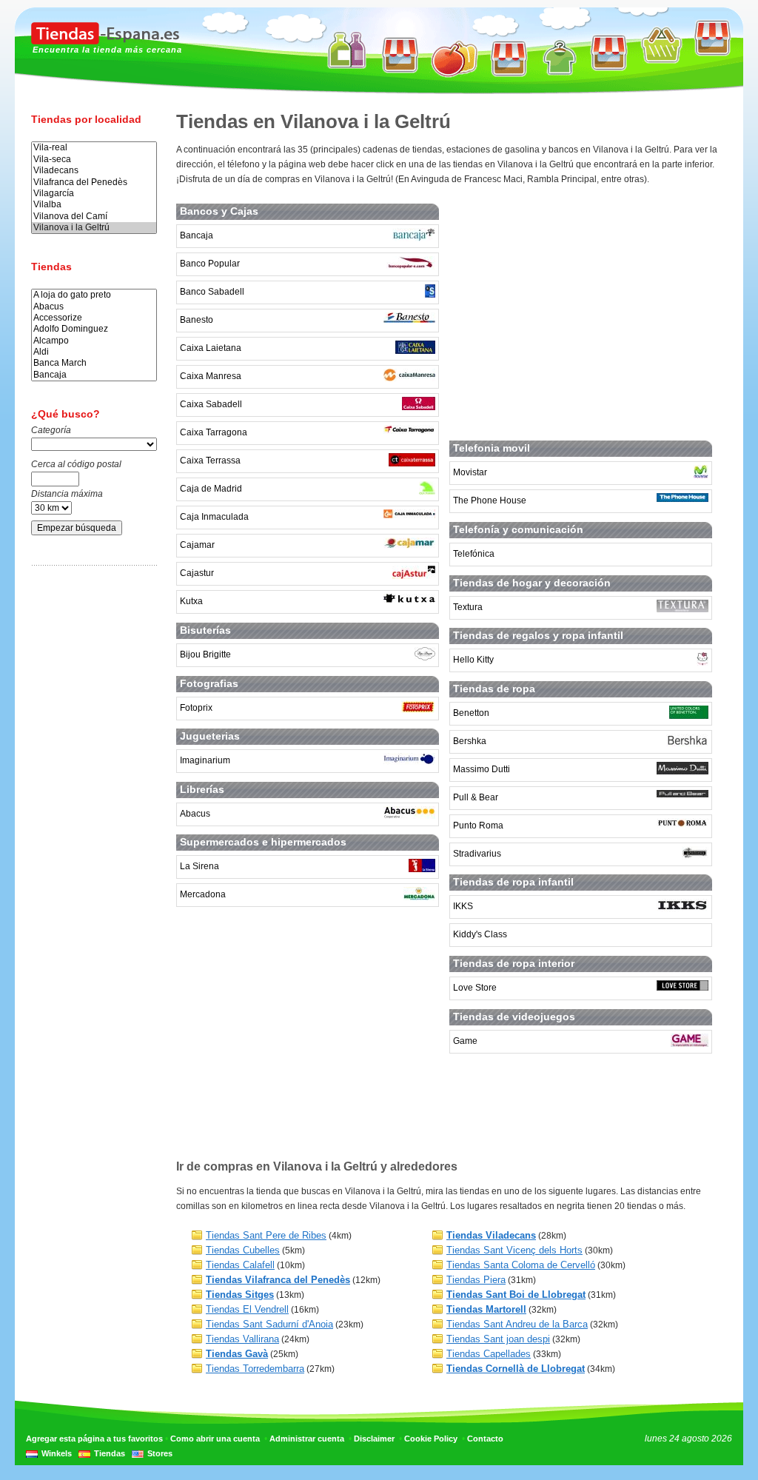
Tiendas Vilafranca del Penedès (278, 1279)
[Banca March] (94, 363)
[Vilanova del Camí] (94, 216)
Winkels (56, 1453)
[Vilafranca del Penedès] (94, 182)
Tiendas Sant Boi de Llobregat (516, 1294)
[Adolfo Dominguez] (94, 329)
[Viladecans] (94, 170)
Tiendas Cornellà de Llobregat (515, 1368)
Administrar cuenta (306, 1438)
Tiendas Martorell (486, 1309)
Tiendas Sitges (240, 1294)
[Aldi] (94, 352)
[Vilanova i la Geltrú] (94, 227)
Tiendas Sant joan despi (498, 1339)
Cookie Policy (430, 1438)
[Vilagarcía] (94, 193)
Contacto (485, 1438)
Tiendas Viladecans (491, 1235)
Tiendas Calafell (240, 1264)
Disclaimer (374, 1438)
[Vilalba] (94, 204)
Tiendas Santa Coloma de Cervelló (520, 1264)
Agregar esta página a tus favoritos (94, 1438)
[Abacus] (94, 306)
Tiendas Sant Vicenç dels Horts (514, 1250)
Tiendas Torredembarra (255, 1368)
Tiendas (109, 1453)
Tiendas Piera (476, 1279)
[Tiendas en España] (105, 41)
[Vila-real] (94, 147)
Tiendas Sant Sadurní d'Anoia (269, 1324)
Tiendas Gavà (237, 1353)
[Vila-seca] (94, 159)
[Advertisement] (90, 809)
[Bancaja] (94, 375)
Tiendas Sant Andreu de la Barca (517, 1324)
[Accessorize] (94, 318)
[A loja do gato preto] (94, 295)
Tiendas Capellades (488, 1353)
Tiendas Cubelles (243, 1250)
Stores (159, 1453)
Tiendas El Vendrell (247, 1309)
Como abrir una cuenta (215, 1438)
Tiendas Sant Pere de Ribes (266, 1235)
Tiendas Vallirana (242, 1339)
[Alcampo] (94, 340)
